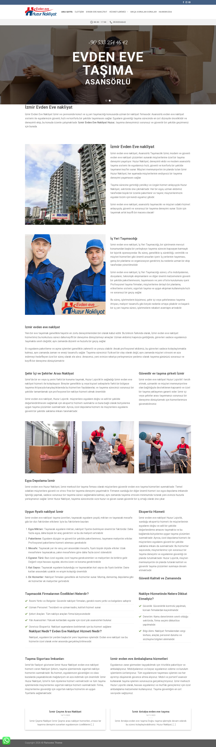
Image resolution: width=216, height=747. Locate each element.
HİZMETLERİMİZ (117, 12)
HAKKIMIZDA (165, 12)
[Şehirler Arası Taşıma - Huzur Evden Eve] (41, 11)
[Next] (207, 65)
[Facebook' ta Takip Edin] (183, 2)
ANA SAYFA (67, 12)
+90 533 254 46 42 (108, 42)
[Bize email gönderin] (189, 2)
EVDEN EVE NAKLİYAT (96, 12)
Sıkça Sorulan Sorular (143, 12)
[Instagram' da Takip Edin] (186, 2)
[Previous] (8, 65)
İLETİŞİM (79, 12)
